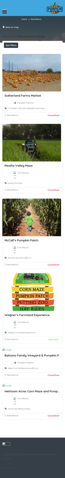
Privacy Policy (9, 468)
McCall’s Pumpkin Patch (21, 240)
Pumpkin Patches (25, 102)
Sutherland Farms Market (23, 95)
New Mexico (12, 115)
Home (24, 19)
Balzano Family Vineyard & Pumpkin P (32, 355)
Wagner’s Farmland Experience (27, 315)
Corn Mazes (23, 172)
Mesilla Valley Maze (19, 165)
